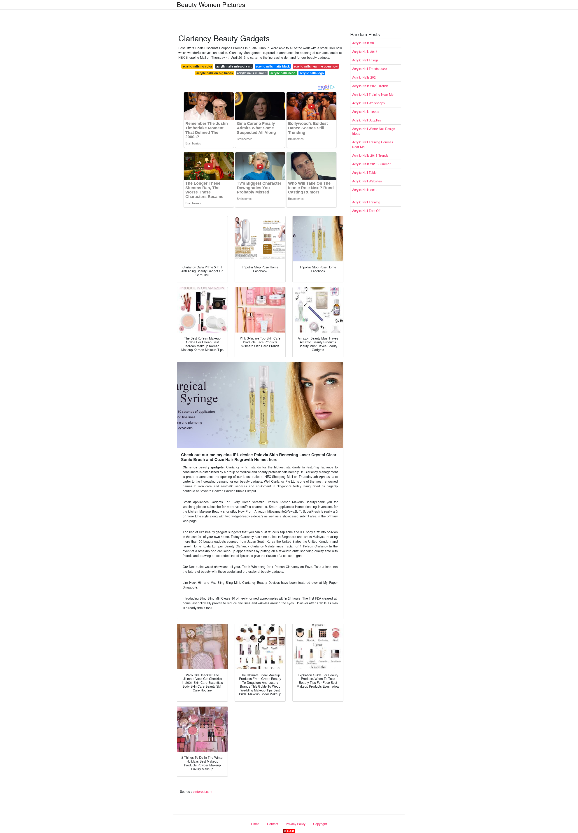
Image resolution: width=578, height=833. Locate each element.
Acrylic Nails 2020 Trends (370, 86)
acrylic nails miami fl (251, 73)
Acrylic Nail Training (366, 202)
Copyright (320, 823)
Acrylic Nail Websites (367, 181)
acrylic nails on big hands (214, 73)
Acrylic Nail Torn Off (366, 210)
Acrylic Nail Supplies (366, 120)
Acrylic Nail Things (365, 60)
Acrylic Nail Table (364, 172)
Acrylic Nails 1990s (365, 111)
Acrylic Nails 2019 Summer (371, 164)
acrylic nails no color (197, 66)
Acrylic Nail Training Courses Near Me (372, 144)
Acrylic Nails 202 (364, 77)
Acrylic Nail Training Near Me (373, 94)
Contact (272, 823)
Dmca (255, 823)
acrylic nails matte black (273, 66)
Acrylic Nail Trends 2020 (369, 68)
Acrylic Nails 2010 (365, 189)
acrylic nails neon (282, 73)
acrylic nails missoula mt (234, 66)
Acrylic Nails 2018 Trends (370, 155)
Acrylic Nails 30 (363, 43)
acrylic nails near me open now (316, 66)
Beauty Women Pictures (211, 4)
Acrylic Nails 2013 (365, 51)
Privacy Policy (295, 823)
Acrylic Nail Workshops (368, 103)
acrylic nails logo (312, 73)
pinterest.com (202, 791)
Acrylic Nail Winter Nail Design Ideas (373, 131)
